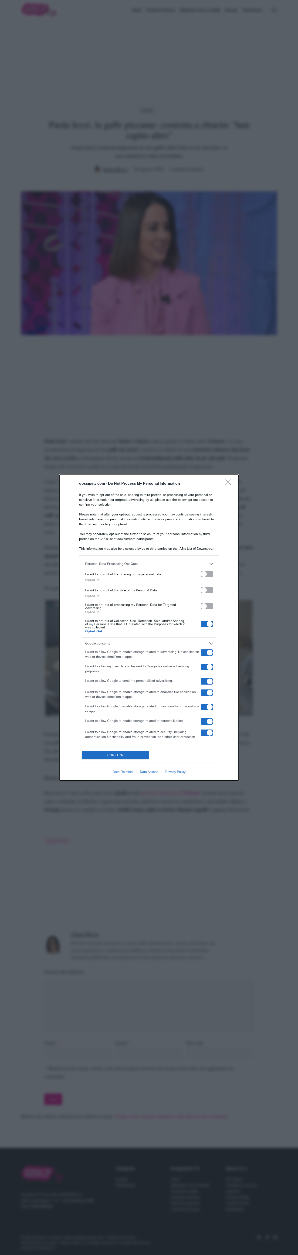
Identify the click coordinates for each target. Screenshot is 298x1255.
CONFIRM (115, 755)
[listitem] (149, 563)
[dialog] (149, 628)
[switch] (207, 574)
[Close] (229, 483)
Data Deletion (123, 772)
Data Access (149, 772)
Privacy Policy (175, 772)
